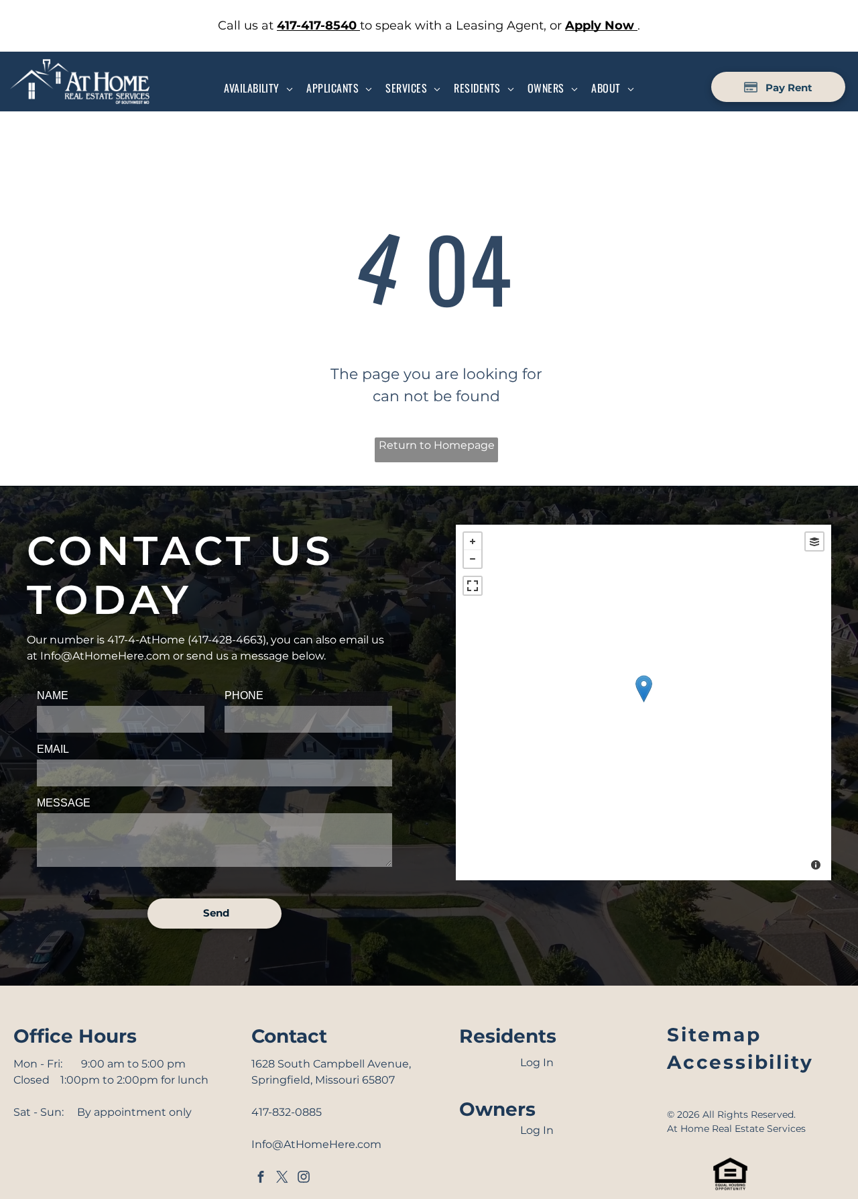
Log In (537, 1062)
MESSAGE (63, 803)
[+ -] (643, 702)
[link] (318, 25)
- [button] (472, 559)
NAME (52, 695)
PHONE (244, 695)
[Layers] (814, 541)
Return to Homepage (437, 445)
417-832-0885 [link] (286, 1112)
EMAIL (53, 749)
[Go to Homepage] (79, 66)
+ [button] (472, 541)
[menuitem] (258, 88)
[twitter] (282, 1178)
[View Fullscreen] (472, 585)
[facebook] (260, 1178)
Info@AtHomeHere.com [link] (105, 655)
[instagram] (303, 1178)
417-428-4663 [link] (227, 639)
